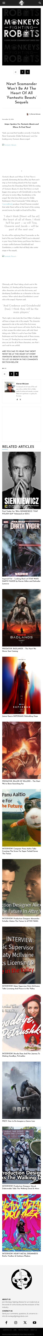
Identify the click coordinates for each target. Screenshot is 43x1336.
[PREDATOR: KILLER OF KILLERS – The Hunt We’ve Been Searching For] (21, 750)
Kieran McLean (35, 114)
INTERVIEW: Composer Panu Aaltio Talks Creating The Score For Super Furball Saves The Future (20, 851)
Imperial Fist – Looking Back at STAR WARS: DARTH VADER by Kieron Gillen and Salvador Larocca (21, 581)
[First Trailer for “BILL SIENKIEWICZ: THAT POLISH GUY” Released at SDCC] (21, 480)
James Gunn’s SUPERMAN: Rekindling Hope (20, 716)
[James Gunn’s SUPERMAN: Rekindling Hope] (21, 685)
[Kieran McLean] (27, 114)
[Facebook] (22, 72)
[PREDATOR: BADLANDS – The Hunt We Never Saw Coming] (21, 617)
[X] (27, 72)
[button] (3, 3)
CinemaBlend (7, 204)
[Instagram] (16, 1323)
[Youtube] (34, 1323)
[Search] (40, 3)
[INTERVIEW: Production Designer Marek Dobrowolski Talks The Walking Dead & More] (21, 1155)
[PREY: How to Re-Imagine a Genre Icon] (21, 1090)
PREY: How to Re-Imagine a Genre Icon (18, 1121)
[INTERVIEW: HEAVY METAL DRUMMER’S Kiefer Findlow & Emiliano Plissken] (21, 1222)
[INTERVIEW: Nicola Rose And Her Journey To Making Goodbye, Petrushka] (21, 1022)
